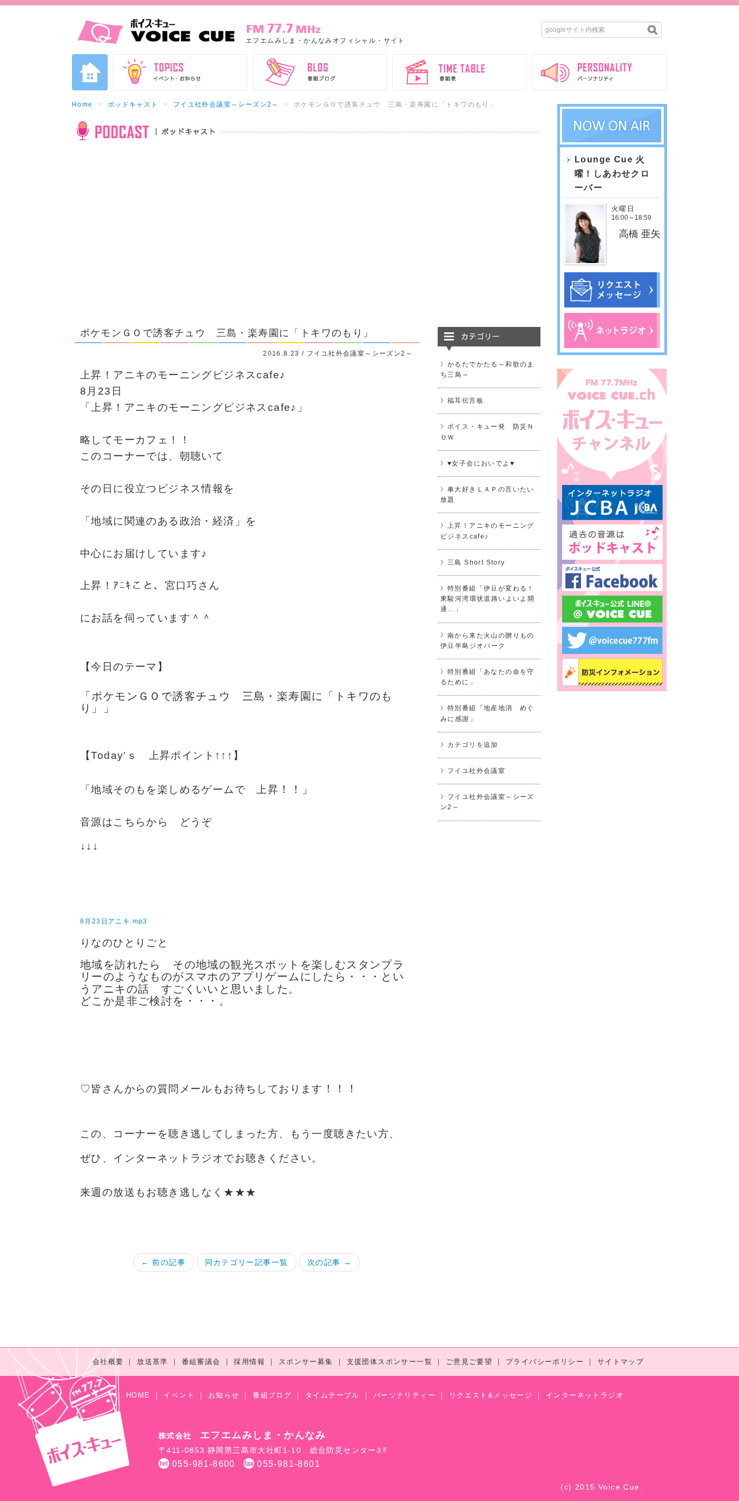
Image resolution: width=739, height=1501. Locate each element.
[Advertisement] (306, 240)
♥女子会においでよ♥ (480, 463)
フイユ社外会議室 (476, 771)
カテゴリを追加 (472, 745)
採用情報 (249, 1362)
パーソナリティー (404, 1395)
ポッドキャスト (133, 104)
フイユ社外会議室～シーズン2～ (226, 104)
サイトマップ (620, 1362)
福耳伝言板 (465, 400)
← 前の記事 (163, 1262)
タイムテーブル (332, 1395)
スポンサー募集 (306, 1362)
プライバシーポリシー (545, 1362)
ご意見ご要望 (469, 1362)
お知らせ (224, 1395)
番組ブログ (272, 1395)
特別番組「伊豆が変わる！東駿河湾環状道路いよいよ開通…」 (487, 599)
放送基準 (152, 1362)
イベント (179, 1395)
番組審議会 (201, 1362)
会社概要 (108, 1362)
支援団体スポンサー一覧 (389, 1362)
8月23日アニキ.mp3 (114, 921)
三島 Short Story (476, 562)
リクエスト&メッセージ (490, 1395)
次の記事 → (329, 1262)
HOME (138, 1395)
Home (82, 104)
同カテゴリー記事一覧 (246, 1262)
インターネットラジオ (585, 1395)
